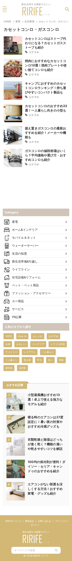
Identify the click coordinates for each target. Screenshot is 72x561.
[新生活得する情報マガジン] (36, 13)
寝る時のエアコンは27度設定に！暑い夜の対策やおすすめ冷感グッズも (45, 421)
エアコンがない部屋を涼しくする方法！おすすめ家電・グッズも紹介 (45, 488)
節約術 (9, 367)
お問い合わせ (44, 521)
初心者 (27, 359)
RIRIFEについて (13, 521)
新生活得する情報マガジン (36, 532)
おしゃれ (38, 336)
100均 (8, 336)
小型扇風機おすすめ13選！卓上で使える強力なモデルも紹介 (45, 399)
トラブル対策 (57, 344)
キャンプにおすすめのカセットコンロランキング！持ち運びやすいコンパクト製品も (45, 88)
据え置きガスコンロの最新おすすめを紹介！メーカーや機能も (45, 132)
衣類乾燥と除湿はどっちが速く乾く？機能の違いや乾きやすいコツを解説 (45, 444)
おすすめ (34, 52)
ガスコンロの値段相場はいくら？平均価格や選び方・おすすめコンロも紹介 (45, 155)
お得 (7, 344)
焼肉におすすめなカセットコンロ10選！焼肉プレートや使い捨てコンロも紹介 (46, 65)
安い (50, 359)
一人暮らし (48, 352)
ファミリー (11, 352)
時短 (61, 359)
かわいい (21, 344)
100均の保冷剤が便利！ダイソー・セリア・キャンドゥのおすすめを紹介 (46, 466)
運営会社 (29, 521)
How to (22, 336)
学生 (39, 359)
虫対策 (22, 367)
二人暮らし (11, 359)
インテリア (38, 344)
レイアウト (30, 352)
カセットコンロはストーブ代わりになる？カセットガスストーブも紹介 (45, 43)
